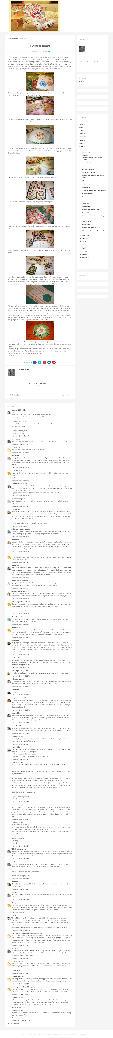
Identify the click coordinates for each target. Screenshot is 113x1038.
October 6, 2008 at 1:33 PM (20, 733)
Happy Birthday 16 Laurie (88, 172)
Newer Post (16, 395)
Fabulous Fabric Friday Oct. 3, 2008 (91, 227)
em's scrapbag (16, 499)
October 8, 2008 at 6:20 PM (20, 984)
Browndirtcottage (17, 484)
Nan (12, 948)
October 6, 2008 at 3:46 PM (20, 802)
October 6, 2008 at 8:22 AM (20, 506)
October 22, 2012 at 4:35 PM (20, 1020)
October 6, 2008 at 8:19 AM (20, 496)
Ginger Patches (16, 698)
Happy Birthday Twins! (88, 184)
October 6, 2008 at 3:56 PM (20, 846)
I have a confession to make (89, 196)
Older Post (64, 395)
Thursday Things (86, 212)
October (84, 155)
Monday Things (86, 206)
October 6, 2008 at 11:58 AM (20, 687)
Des (12, 916)
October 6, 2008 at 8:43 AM (20, 588)
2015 (81, 124)
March (83, 254)
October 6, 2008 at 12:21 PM (20, 695)
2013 (81, 130)
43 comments (46, 51)
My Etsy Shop (82, 81)
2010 (81, 140)
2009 (81, 143)
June (83, 244)
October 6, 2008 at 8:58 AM (20, 614)
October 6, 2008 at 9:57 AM (20, 668)
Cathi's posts (33, 311)
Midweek (84, 180)
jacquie (14, 439)
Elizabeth (14, 627)
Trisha (13, 882)
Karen (13, 690)
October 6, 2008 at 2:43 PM (20, 744)
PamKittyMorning (17, 671)
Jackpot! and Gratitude (88, 169)
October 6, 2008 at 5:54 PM (20, 889)
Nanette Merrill (24, 369)
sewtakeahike (16, 658)
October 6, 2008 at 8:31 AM (20, 552)
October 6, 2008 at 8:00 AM (20, 481)
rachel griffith (16, 410)
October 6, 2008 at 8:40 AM (20, 578)
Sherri (13, 540)
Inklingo (53, 284)
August (84, 238)
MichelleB (14, 617)
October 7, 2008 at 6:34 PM (20, 958)
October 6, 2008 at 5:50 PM (20, 879)
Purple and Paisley (18, 581)
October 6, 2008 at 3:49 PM (20, 819)
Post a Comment (13, 1023)
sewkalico (15, 862)
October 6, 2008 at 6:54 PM (20, 900)
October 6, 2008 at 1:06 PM (20, 723)
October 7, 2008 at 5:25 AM (20, 945)
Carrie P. (14, 726)
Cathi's (26, 344)
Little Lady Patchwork (19, 602)
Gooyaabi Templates (85, 1034)
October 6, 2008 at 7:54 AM (20, 436)
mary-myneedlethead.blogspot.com (24, 933)
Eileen (13, 456)
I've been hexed (86, 224)
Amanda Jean (16, 976)
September (85, 235)
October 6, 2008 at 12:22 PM (20, 710)
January (84, 260)
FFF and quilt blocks (87, 193)
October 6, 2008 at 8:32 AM (20, 562)
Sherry (13, 903)
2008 (81, 146)
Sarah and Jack (16, 591)
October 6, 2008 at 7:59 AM (20, 453)
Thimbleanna (16, 849)
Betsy (13, 747)
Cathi (40, 353)
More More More (86, 166)
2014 (81, 127)
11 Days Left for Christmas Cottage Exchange (94, 190)
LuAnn (13, 565)
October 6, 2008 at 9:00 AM (20, 624)
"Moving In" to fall (86, 221)
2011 (81, 137)
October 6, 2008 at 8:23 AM (20, 526)
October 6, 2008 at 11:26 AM (20, 676)
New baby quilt (86, 203)
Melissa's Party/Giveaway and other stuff (93, 230)
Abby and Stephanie (18, 529)
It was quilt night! (86, 162)
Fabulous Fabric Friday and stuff (90, 209)
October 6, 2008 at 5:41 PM (20, 859)
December (84, 148)
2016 (81, 121)
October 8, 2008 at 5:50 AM (20, 973)
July (83, 241)
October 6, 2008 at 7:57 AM (20, 444)
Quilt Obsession (39, 282)
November (84, 152)
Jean (13, 892)
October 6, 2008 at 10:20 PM (20, 913)
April (83, 251)
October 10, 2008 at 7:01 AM (20, 994)
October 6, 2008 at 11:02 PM (20, 930)
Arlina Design (64, 1034)
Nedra (13, 640)
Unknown (15, 447)
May (83, 248)
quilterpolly (15, 679)
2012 (81, 133)
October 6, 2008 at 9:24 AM (20, 655)
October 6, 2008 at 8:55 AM (20, 599)
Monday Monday (86, 187)
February (84, 257)
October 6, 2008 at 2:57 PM (20, 759)
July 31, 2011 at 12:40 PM (19, 1007)
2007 (81, 265)
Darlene (14, 509)
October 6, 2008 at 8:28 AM (20, 537)
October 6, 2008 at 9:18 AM (20, 637)
